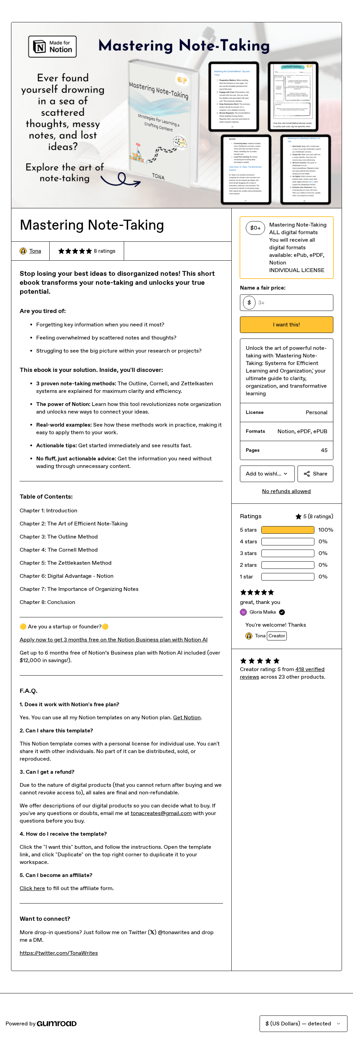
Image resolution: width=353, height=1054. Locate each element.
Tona (35, 251)
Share (320, 473)
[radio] (286, 248)
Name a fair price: (262, 287)
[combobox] (267, 474)
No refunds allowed (286, 491)
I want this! (286, 324)
